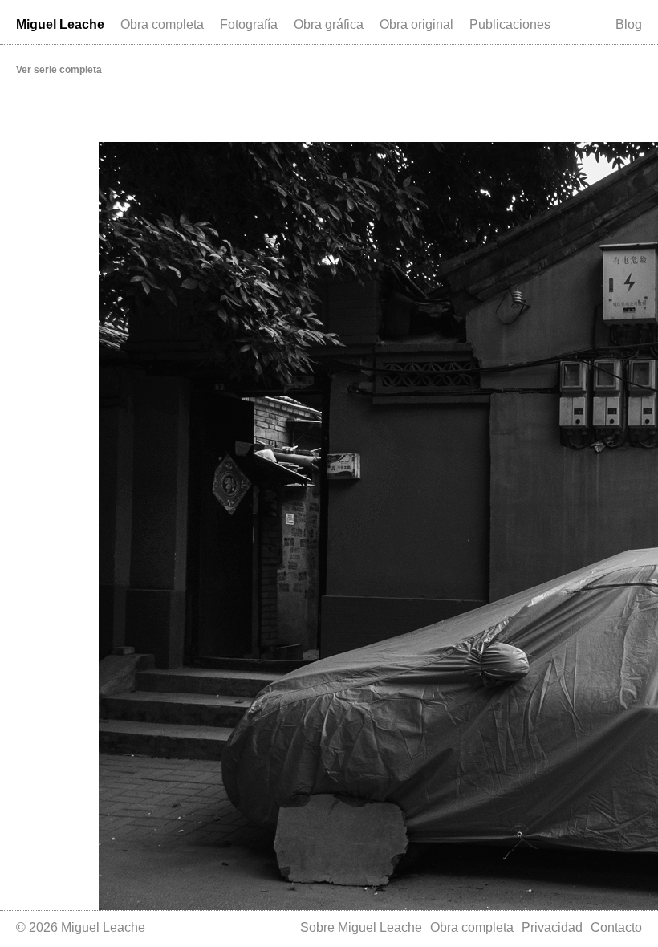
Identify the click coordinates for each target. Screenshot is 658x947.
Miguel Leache (60, 24)
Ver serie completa (59, 69)
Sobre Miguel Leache (361, 927)
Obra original (416, 24)
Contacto (616, 927)
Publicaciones (509, 24)
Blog (628, 24)
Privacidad (552, 927)
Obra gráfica (329, 24)
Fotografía (249, 24)
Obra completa (162, 24)
